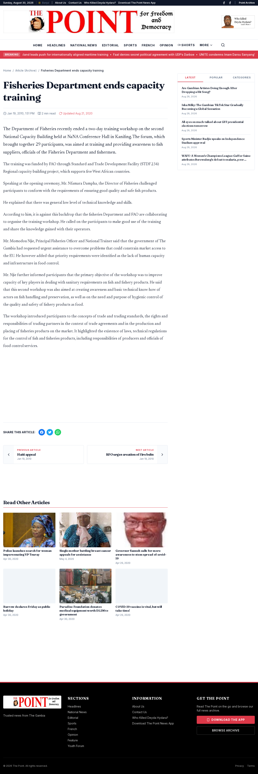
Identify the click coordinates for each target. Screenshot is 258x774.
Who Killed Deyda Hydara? (100, 2)
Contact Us (75, 2)
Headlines (56, 45)
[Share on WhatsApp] (58, 432)
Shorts (188, 45)
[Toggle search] (223, 45)
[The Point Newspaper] (230, 2)
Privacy (239, 765)
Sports (130, 45)
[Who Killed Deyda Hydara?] (238, 21)
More (204, 45)
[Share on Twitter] (50, 432)
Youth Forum (76, 746)
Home (38, 45)
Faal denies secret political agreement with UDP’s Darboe (145, 54)
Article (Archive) (26, 70)
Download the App (228, 719)
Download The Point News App (137, 2)
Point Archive (247, 2)
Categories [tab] (242, 77)
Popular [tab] (216, 77)
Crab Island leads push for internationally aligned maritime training (52, 54)
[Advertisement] (85, 387)
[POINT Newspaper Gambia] (224, 2)
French (148, 45)
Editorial (110, 45)
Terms (251, 765)
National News (83, 45)
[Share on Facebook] (41, 432)
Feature (73, 740)
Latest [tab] (190, 77)
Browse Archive (225, 730)
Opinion (166, 45)
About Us (60, 2)
